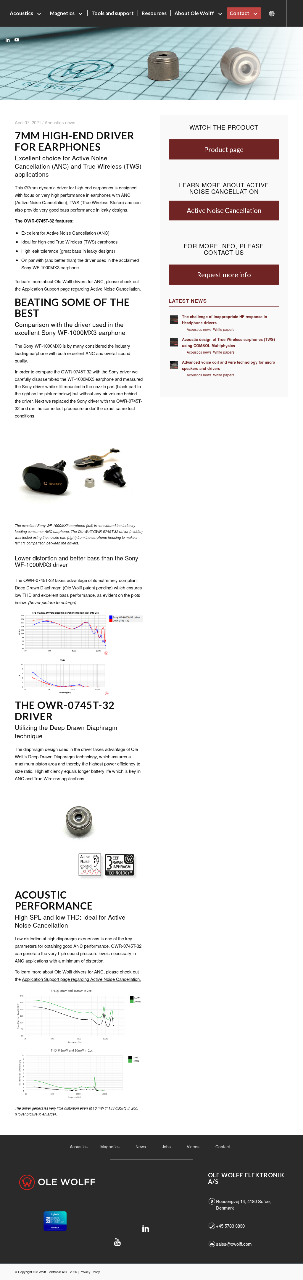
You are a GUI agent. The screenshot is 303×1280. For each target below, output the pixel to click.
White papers (223, 329)
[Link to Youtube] (16, 39)
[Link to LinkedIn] (7, 39)
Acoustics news (199, 329)
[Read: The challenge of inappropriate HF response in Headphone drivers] (174, 319)
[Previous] (28, 835)
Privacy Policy (90, 1271)
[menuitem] (26, 13)
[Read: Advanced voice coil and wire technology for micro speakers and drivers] (174, 365)
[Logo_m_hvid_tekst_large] (57, 1182)
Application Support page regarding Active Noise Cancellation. (81, 289)
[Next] (130, 835)
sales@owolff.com (234, 1244)
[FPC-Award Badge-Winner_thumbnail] (55, 1221)
